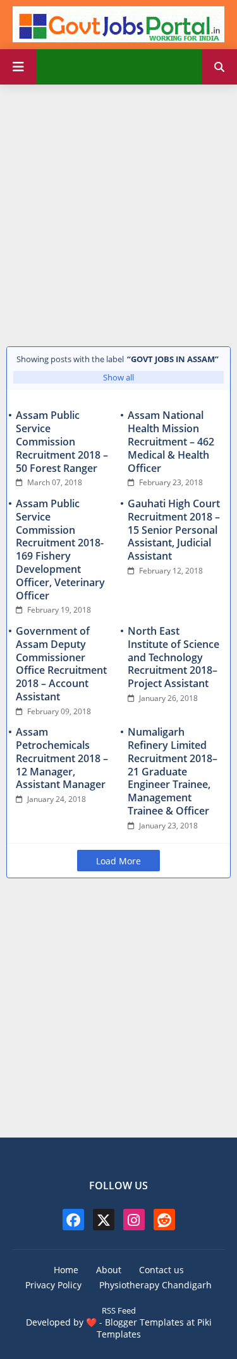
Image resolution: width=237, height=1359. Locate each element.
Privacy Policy (53, 1285)
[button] (219, 67)
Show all (118, 377)
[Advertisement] (118, 212)
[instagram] (134, 1219)
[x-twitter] (103, 1219)
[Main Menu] (18, 67)
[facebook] (73, 1219)
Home (66, 1270)
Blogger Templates (144, 1322)
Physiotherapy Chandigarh (155, 1285)
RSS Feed (119, 1310)
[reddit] (164, 1219)
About (108, 1270)
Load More (118, 861)
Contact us (161, 1270)
